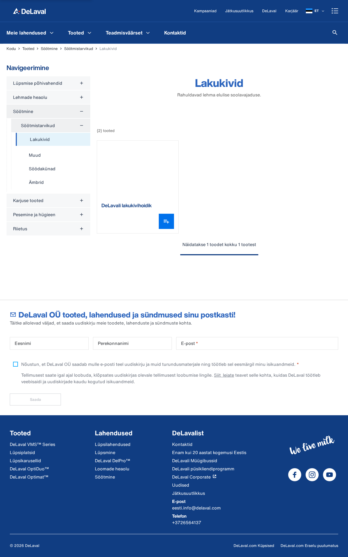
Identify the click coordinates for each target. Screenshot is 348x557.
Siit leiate (224, 375)
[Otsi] (334, 32)
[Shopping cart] (334, 10)
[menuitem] (30, 32)
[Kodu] (29, 10)
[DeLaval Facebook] (294, 474)
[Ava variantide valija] (166, 221)
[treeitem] (53, 139)
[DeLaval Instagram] (312, 474)
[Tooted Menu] (89, 32)
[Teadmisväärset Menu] (147, 32)
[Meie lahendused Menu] (51, 32)
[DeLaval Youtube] (329, 474)
